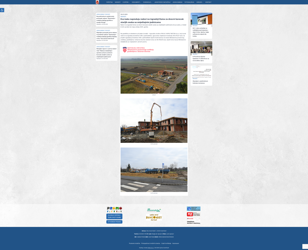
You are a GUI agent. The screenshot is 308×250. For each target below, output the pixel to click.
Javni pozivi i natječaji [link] (162, 2)
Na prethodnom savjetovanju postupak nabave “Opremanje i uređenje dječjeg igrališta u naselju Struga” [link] (105, 19)
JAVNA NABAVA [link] (100, 14)
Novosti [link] (117, 2)
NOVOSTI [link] (107, 14)
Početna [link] (109, 2)
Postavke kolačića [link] (134, 243)
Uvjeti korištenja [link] (166, 243)
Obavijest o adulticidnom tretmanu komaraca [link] (200, 82)
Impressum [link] (175, 243)
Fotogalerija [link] (189, 2)
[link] (2, 10)
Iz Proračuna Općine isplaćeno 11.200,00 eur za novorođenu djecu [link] (201, 58)
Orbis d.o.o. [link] (151, 247)
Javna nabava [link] (177, 2)
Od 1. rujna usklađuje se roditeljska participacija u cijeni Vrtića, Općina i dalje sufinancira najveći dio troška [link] (201, 32)
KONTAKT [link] (208, 2)
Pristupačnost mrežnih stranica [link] (150, 243)
